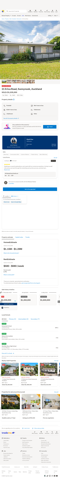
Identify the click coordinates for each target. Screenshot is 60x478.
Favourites (47, 433)
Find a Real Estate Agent (27, 447)
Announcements (44, 455)
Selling (50, 15)
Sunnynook (19, 18)
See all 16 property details (10, 118)
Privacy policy (30, 471)
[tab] (7, 196)
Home (3, 18)
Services (24, 451)
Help (42, 453)
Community (44, 451)
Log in (56, 11)
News (20, 472)
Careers (15, 472)
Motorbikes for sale (45, 442)
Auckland (14, 18)
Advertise (25, 472)
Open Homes (25, 444)
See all (55, 157)
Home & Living (7, 447)
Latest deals (6, 440)
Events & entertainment (27, 456)
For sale (14, 15)
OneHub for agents (26, 445)
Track (51, 127)
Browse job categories (8, 453)
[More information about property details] (14, 99)
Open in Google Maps (16, 202)
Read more (7, 170)
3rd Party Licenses (45, 458)
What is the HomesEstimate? (11, 253)
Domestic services (26, 455)
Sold (23, 15)
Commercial (35, 15)
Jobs (5, 451)
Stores (5, 442)
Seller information (45, 460)
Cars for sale (43, 440)
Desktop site (3, 471)
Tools (55, 15)
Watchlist (41, 433)
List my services (25, 460)
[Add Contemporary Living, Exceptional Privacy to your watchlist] (18, 396)
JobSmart (6, 456)
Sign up (52, 11)
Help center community (46, 462)
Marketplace (7, 438)
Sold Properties (25, 442)
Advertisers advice (7, 458)
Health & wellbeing (26, 458)
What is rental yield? (9, 274)
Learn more (27, 428)
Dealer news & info (45, 445)
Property (7, 18)
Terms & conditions (38, 471)
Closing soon (6, 444)
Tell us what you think (39, 428)
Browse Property (6, 15)
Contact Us (55, 471)
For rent (19, 15)
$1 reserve (6, 445)
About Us (9, 471)
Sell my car (43, 447)
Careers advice (7, 455)
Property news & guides (27, 440)
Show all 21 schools (7, 353)
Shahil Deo (6, 307)
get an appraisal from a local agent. (31, 283)
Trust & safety (44, 456)
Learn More (11, 183)
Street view (6, 202)
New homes (28, 15)
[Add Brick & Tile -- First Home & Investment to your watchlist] (38, 396)
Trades (23, 453)
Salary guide (6, 460)
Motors (43, 438)
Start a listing (34, 433)
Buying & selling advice (46, 444)
